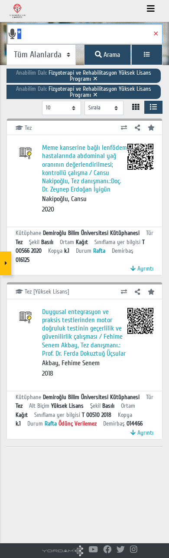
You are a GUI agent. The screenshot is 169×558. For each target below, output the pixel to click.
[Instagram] (133, 550)
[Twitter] (121, 550)
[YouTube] (93, 550)
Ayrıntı (144, 268)
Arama (111, 54)
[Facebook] (107, 550)
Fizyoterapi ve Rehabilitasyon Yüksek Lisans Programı (83, 76)
